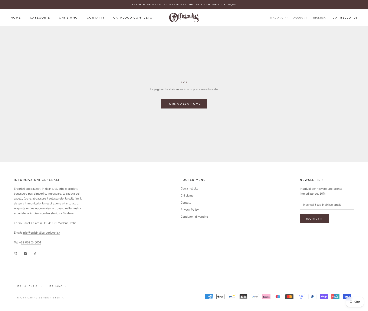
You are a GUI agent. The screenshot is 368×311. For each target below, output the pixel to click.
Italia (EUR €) (28, 286)
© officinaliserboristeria (40, 297)
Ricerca (319, 17)
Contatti (95, 17)
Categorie (40, 17)
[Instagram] (15, 253)
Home (16, 17)
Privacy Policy (190, 210)
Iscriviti (314, 218)
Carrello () (345, 17)
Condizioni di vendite (194, 217)
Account (300, 17)
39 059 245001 (31, 242)
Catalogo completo (133, 17)
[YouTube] (25, 253)
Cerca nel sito (189, 189)
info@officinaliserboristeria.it (41, 233)
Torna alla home (184, 103)
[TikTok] (34, 253)
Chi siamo (68, 17)
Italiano (277, 17)
